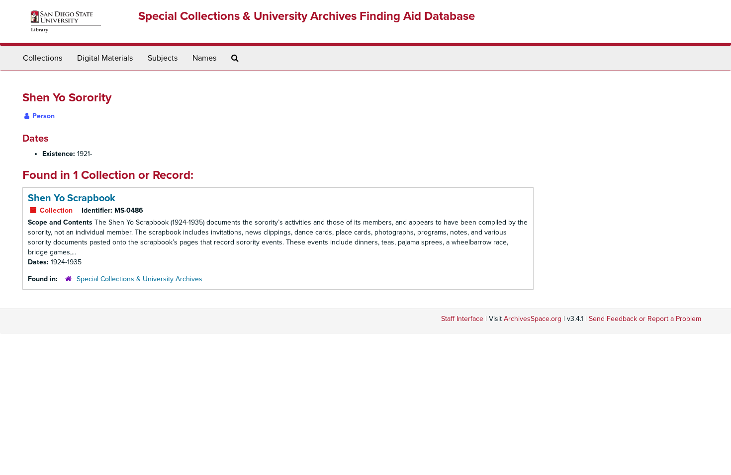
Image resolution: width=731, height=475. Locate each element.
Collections (42, 58)
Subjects (163, 58)
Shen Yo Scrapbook (71, 198)
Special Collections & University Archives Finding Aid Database (306, 16)
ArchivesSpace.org (532, 319)
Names (204, 58)
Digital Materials (105, 58)
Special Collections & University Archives (139, 279)
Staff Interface (462, 319)
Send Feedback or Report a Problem (645, 319)
